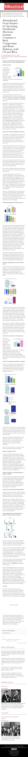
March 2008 (9, 120)
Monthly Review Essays (7, 682)
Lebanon (11, 56)
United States (22, 56)
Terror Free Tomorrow (16, 616)
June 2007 (16, 120)
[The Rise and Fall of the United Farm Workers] (10, 729)
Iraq (5, 56)
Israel (8, 56)
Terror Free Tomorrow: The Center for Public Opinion (14, 97)
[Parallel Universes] (11, 695)
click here (15, 624)
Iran (3, 56)
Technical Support (6, 55)
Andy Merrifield (4, 688)
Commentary (4, 58)
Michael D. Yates (4, 720)
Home (3, 13)
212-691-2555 (14, 755)
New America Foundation (12, 99)
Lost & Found (4, 713)
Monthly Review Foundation (14, 751)
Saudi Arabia (16, 56)
